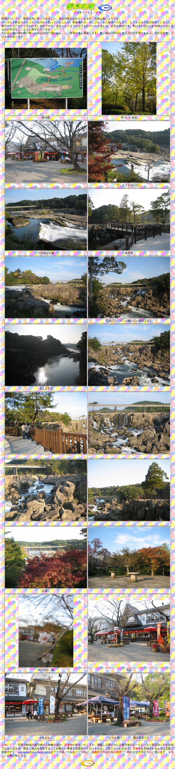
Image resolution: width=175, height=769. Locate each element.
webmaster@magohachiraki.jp (34, 752)
